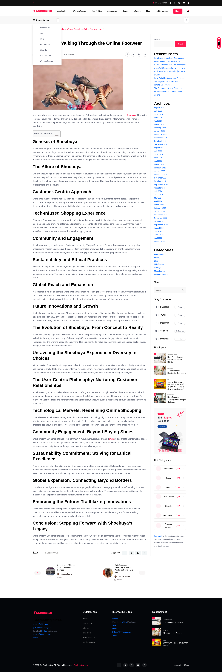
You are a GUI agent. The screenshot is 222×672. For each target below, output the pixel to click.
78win (186, 665)
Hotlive (44, 631)
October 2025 (160, 141)
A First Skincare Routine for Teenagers (170, 65)
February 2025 (160, 168)
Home (177, 11)
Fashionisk (158, 536)
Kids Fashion (97, 11)
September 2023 (161, 225)
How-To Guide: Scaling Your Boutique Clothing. (176, 399)
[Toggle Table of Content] (55, 134)
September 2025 (161, 144)
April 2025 (158, 161)
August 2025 (159, 148)
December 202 (160, 241)
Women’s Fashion (79, 11)
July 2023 (158, 231)
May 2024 (158, 198)
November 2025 (160, 138)
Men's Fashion (45, 56)
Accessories (112, 11)
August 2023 (159, 228)
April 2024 (158, 201)
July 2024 (158, 191)
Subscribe (180, 331)
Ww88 (35, 638)
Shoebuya (131, 115)
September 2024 (161, 184)
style (111, 439)
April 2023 (158, 238)
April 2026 (158, 121)
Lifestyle (137, 11)
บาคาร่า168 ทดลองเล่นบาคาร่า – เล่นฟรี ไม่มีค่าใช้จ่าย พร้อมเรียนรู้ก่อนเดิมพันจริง (169, 71)
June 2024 (158, 195)
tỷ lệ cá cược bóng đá (42, 628)
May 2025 (158, 158)
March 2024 (159, 205)
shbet (114, 625)
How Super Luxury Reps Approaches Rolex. (175, 359)
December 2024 (160, 174)
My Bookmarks (89, 642)
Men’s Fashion (62, 11)
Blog (148, 11)
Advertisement (89, 637)
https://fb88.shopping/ (42, 634)
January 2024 (159, 211)
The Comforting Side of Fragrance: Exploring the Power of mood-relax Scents (168, 91)
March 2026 (159, 124)
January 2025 (159, 171)
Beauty (125, 11)
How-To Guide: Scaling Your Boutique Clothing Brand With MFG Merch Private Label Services (169, 81)
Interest (86, 628)
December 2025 (160, 134)
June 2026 (158, 114)
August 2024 (159, 188)
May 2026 (158, 118)
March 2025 (159, 164)
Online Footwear (51, 553)
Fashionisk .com (162, 11)
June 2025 (158, 154)
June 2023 (158, 235)
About (85, 619)
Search (157, 39)
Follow (180, 307)
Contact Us (87, 623)
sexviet (177, 665)
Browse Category (43, 20)
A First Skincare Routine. (173, 633)
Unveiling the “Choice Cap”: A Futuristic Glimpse (66, 567)
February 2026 (160, 128)
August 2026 (159, 107)
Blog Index (87, 633)
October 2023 (160, 221)
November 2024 (160, 178)
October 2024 (160, 181)
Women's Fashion (46, 61)
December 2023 (160, 215)
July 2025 (158, 151)
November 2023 (160, 218)
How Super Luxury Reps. (173, 622)
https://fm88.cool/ (40, 624)
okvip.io (115, 619)
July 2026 (158, 111)
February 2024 (160, 208)
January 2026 (159, 131)
